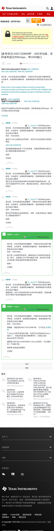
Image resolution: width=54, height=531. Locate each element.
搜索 (47, 8)
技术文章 (30, 14)
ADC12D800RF (32, 69)
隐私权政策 (27, 515)
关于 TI (4, 437)
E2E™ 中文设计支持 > (11, 14)
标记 (27, 364)
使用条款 (5, 517)
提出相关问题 (36, 20)
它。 (12, 336)
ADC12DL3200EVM (8, 72)
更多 (48, 14)
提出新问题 (43, 20)
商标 (14, 517)
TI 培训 (39, 14)
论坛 (23, 14)
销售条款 (38, 515)
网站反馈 (22, 517)
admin (9, 64)
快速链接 (5, 447)
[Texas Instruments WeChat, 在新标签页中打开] (3, 475)
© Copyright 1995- (11, 522)
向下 (12, 163)
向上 (7, 163)
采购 (4, 458)
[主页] (13, 8)
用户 (52, 8)
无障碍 (4, 515)
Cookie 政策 (15, 515)
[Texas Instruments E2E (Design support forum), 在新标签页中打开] (12, 475)
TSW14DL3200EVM (25, 72)
